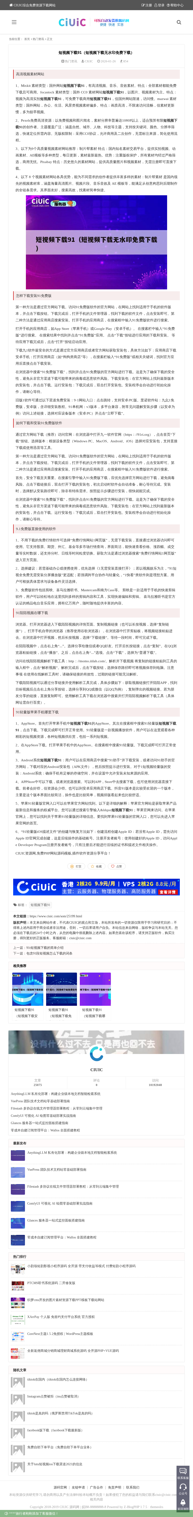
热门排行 (19, 1256)
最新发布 (19, 1143)
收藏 (99, 866)
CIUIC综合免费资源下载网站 (35, 5)
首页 (27, 39)
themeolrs (156, 1507)
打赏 (78, 866)
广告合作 (96, 1487)
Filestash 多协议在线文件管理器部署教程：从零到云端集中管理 (56, 1108)
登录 (161, 5)
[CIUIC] (96, 22)
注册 (148, 5)
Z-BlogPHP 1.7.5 (135, 1507)
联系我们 (132, 1487)
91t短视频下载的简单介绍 (45, 948)
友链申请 (78, 1487)
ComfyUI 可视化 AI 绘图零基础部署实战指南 (43, 1116)
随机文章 (19, 1370)
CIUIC (89, 61)
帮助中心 (177, 5)
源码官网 (60, 1487)
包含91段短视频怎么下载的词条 (49, 953)
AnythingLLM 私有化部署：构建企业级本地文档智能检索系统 (56, 1094)
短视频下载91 (40, 905)
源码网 (74, 1507)
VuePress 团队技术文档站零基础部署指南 (40, 1101)
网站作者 (49, 922)
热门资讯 (38, 39)
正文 (49, 39)
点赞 (119, 866)
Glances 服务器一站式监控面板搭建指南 (39, 1123)
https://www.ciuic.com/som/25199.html (56, 916)
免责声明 (114, 1487)
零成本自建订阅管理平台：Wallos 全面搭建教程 (45, 1130)
